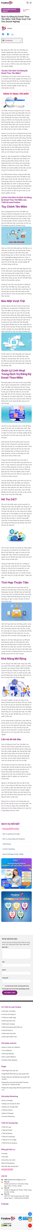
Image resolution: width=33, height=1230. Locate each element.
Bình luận (5, 947)
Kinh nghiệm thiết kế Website (9, 10)
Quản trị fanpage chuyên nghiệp (13, 854)
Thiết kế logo (7, 844)
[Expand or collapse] (20, 40)
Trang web (5, 978)
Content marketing (9, 849)
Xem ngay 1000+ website (11, 829)
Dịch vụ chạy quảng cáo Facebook (14, 839)
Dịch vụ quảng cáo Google (11, 834)
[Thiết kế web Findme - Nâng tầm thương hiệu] (9, 3)
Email (4, 970)
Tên (3, 962)
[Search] (28, 3)
